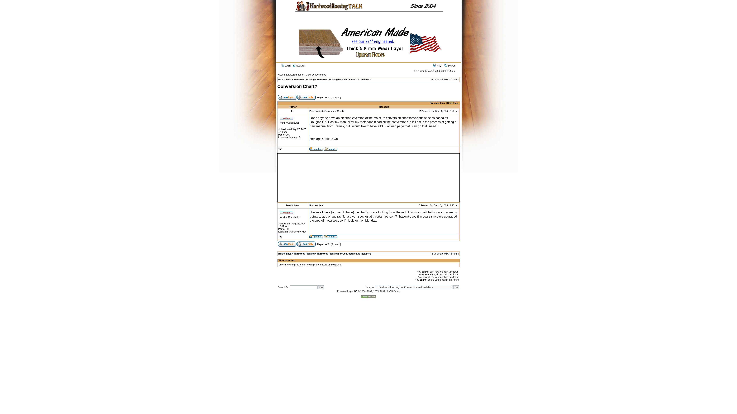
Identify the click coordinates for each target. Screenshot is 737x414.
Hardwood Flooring (304, 79)
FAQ (438, 65)
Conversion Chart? (297, 86)
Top (280, 149)
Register (300, 65)
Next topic (452, 103)
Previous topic (437, 103)
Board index (285, 79)
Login (287, 65)
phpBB (353, 291)
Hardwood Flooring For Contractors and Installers (344, 79)
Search (451, 65)
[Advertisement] (318, 178)
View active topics (316, 74)
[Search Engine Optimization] (368, 297)
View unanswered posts (290, 74)
